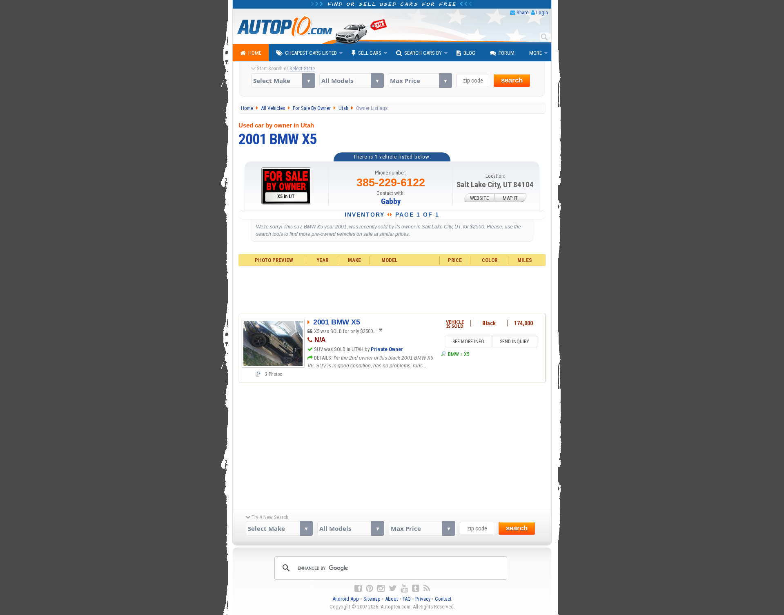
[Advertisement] (392, 288)
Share (522, 12)
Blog (469, 53)
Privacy (422, 599)
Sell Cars (369, 53)
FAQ (407, 599)
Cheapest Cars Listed (311, 53)
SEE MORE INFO (468, 341)
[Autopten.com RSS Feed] (426, 588)
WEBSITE (479, 198)
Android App (345, 599)
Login (542, 12)
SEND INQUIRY (514, 341)
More (535, 53)
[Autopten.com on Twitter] (392, 588)
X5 (466, 354)
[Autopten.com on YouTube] (404, 588)
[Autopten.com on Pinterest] (369, 588)
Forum (506, 53)
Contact (443, 599)
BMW (453, 354)
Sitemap (372, 599)
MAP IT (510, 198)
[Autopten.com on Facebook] (358, 588)
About (391, 599)
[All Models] (351, 80)
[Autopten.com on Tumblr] (415, 588)
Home (254, 53)
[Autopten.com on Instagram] (381, 588)
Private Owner (387, 349)
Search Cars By (423, 53)
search (512, 80)
